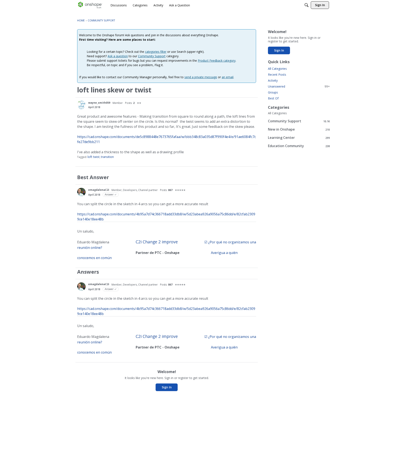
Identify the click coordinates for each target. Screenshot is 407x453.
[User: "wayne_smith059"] (81, 105)
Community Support (152, 56)
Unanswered (299, 86)
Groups (273, 92)
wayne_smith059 (99, 103)
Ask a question (118, 56)
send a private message (200, 77)
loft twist (94, 157)
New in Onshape (299, 129)
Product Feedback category (217, 61)
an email (227, 77)
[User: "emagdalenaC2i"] (81, 192)
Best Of (273, 98)
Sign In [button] (167, 387)
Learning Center (299, 137)
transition (107, 157)
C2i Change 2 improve (157, 242)
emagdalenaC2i (98, 190)
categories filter (155, 52)
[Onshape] (90, 5)
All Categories (277, 69)
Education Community (299, 146)
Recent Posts (277, 74)
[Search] (306, 5)
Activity (273, 80)
